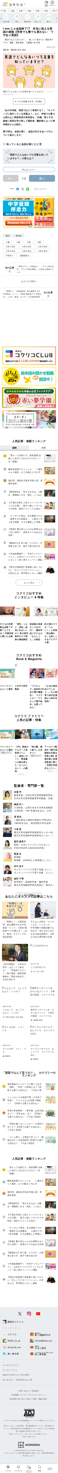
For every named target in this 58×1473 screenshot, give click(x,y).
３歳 (8, 242)
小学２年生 (26, 246)
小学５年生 (26, 251)
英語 (7, 235)
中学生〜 (9, 255)
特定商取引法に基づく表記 (19, 1399)
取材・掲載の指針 (40, 1399)
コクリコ (21, 774)
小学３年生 (42, 246)
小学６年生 (42, 251)
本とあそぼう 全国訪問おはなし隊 (18, 1379)
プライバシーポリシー (36, 1394)
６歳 (39, 242)
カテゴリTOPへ (29, 281)
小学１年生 (10, 246)
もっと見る (29, 582)
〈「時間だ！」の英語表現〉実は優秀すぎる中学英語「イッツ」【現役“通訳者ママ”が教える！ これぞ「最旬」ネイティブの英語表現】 (22, 294)
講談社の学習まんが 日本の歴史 (16, 1374)
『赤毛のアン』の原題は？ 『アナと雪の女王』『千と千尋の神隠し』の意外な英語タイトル (35, 269)
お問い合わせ (23, 1390)
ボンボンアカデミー (11, 1365)
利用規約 (35, 1390)
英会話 (18, 235)
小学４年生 (10, 251)
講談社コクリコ (6, 753)
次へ (42, 178)
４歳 (18, 242)
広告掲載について (18, 1394)
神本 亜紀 (22, 49)
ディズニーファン (10, 1370)
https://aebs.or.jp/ (29, 1436)
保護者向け (24, 255)
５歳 (28, 242)
